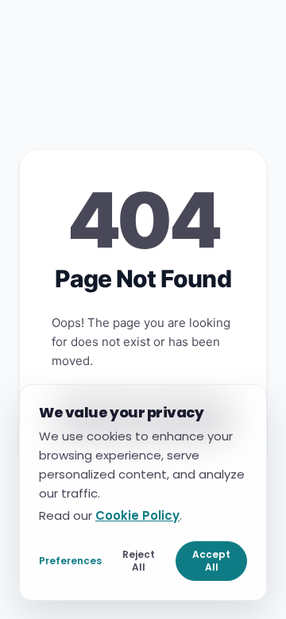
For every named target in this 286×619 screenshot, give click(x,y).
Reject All (138, 560)
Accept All (211, 560)
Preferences (70, 560)
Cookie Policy (137, 514)
